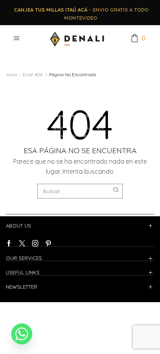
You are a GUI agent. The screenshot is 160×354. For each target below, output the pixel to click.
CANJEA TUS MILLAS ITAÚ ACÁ (50, 10)
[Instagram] (35, 243)
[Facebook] (9, 243)
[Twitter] (22, 243)
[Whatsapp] (21, 333)
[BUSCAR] (116, 190)
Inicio (11, 74)
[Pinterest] (48, 243)
